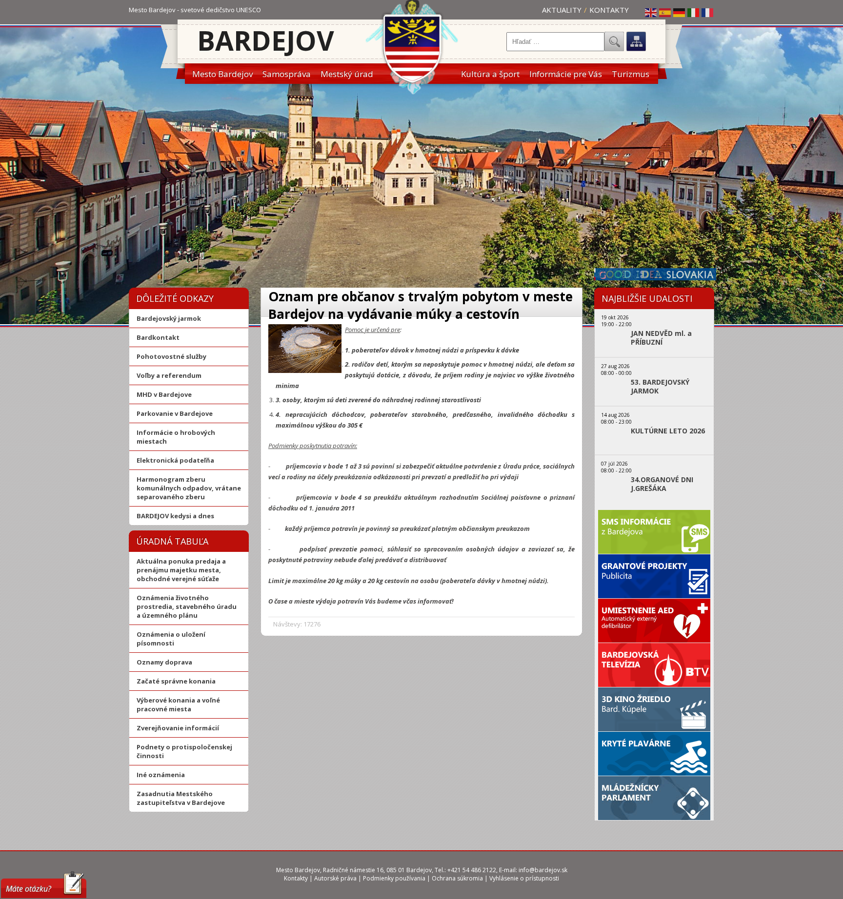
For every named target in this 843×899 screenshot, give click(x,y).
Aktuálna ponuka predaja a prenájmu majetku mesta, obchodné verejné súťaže (181, 570)
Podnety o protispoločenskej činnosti (184, 751)
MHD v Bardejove (164, 394)
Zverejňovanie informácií (178, 727)
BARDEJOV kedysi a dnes (175, 515)
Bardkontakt (158, 337)
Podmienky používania (394, 878)
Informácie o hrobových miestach (176, 437)
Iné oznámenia (161, 774)
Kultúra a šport (490, 73)
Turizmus (630, 73)
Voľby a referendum (169, 375)
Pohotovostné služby (171, 356)
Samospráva (286, 73)
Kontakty (609, 10)
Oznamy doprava (164, 662)
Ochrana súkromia (457, 878)
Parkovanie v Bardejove (175, 413)
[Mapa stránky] (636, 41)
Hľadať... (614, 41)
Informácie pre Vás (565, 73)
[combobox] (555, 41)
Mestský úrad (347, 73)
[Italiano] (693, 12)
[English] (651, 12)
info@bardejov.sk (543, 870)
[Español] (665, 12)
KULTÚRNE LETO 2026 (668, 431)
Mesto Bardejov (222, 73)
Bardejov (265, 40)
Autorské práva (335, 878)
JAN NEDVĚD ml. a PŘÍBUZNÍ (661, 338)
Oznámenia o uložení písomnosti (171, 638)
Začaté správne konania (176, 681)
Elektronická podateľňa (175, 460)
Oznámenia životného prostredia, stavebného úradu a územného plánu (187, 606)
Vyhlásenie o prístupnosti (524, 878)
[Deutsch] (679, 12)
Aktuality (562, 10)
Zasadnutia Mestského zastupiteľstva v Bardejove (181, 798)
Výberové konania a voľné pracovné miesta (178, 704)
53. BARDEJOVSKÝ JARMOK (660, 386)
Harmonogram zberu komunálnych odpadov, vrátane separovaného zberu (189, 488)
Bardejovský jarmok (169, 318)
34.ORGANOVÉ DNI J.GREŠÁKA (662, 484)
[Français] (708, 12)
